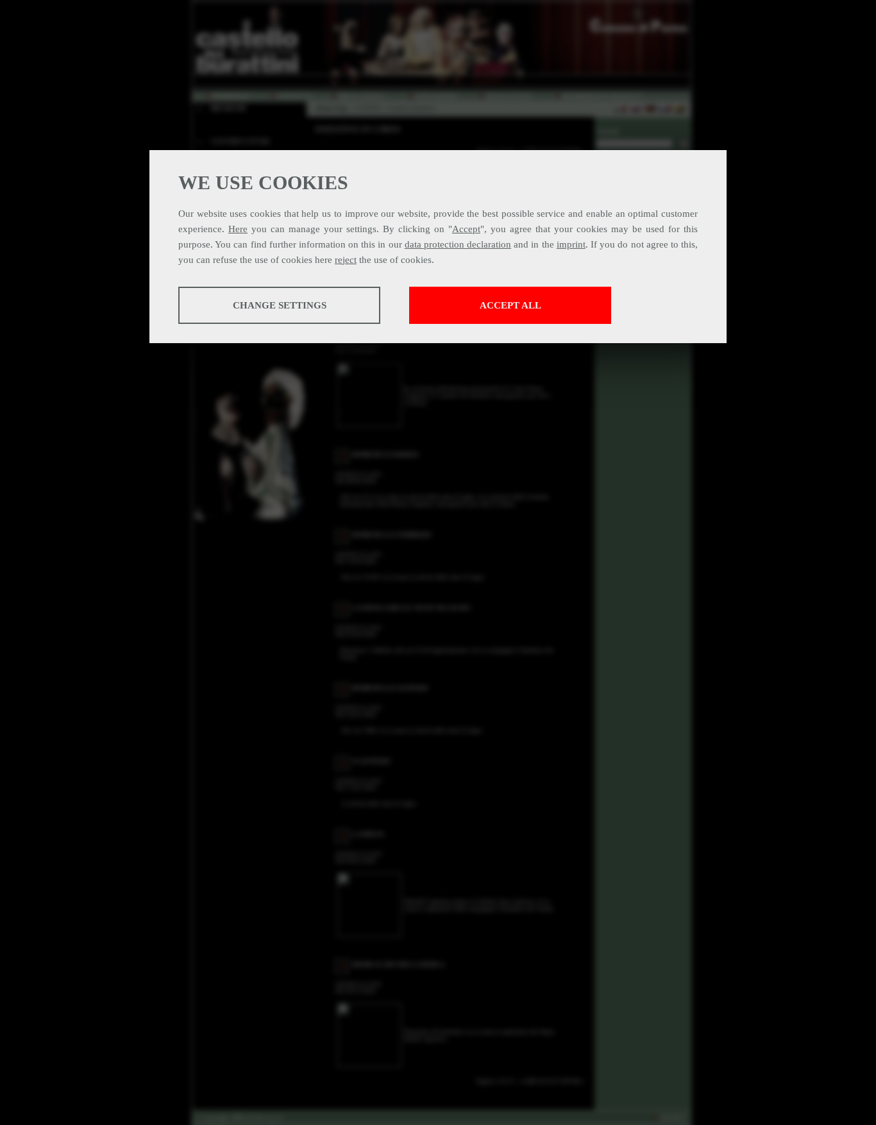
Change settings (279, 305)
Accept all (510, 305)
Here (238, 229)
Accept (466, 229)
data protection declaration (458, 244)
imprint (571, 244)
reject (346, 260)
